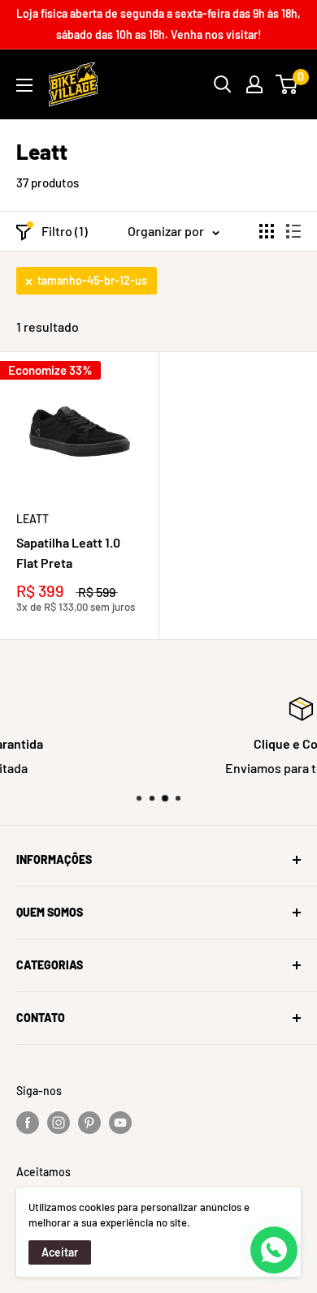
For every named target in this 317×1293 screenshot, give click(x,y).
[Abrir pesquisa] (223, 84)
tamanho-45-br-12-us (92, 280)
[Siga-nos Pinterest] (89, 1121)
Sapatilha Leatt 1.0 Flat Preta (68, 552)
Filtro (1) (64, 230)
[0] (287, 84)
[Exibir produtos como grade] (266, 231)
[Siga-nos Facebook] (27, 1121)
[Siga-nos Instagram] (58, 1121)
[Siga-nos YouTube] (120, 1121)
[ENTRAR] (254, 84)
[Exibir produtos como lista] (293, 231)
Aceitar (59, 1252)
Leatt (32, 519)
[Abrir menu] (24, 85)
